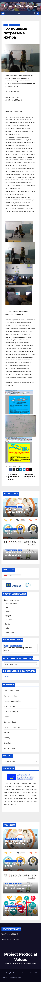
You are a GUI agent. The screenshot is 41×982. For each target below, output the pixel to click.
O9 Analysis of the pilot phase (18, 532)
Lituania (8, 611)
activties (6, 676)
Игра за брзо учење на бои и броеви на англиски (13, 477)
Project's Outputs (10, 507)
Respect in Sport (10, 722)
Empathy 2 (7, 743)
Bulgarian (8, 620)
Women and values (11, 696)
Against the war (9, 748)
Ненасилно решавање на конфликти (28, 476)
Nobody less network (11, 600)
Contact (4, 977)
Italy (6, 607)
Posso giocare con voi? (12, 727)
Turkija (7, 624)
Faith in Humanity (10, 706)
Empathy (7, 738)
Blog (5, 25)
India (7, 628)
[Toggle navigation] (19, 13)
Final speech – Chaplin (12, 691)
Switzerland (9, 632)
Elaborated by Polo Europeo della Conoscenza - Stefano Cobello (20, 973)
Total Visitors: (6, 939)
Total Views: (6, 934)
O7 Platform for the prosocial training (16, 510)
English (9, 575)
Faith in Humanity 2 (11, 711)
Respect (7, 732)
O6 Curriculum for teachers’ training (15, 909)
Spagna (8, 616)
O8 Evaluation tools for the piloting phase (20, 553)
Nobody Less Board (15, 645)
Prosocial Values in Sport (13, 701)
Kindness (7, 717)
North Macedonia (14, 25)
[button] (34, 13)
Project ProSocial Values (20, 6)
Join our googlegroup (15, 977)
